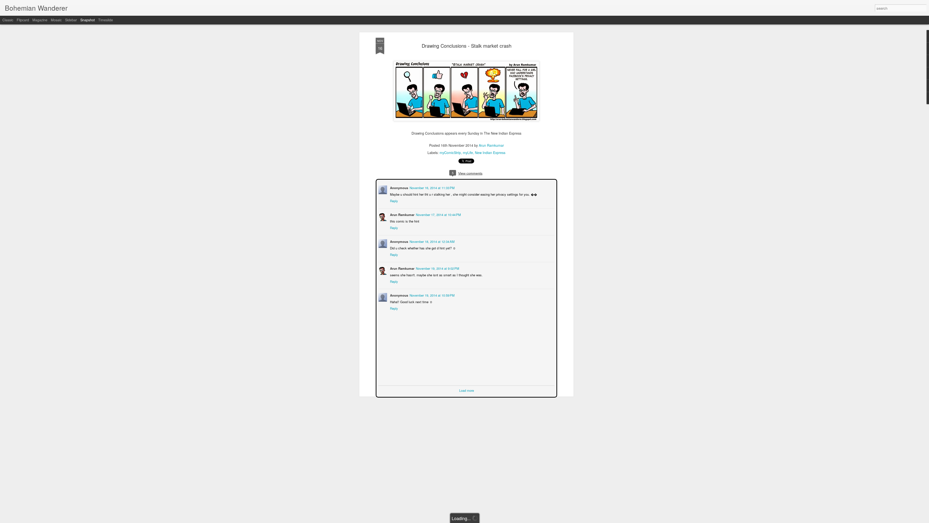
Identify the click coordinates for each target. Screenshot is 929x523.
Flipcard (23, 19)
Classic (7, 19)
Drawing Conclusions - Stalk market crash (466, 45)
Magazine (39, 19)
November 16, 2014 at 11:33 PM (431, 187)
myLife (468, 152)
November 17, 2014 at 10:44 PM (437, 214)
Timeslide (105, 19)
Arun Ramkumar (491, 145)
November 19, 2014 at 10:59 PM (431, 294)
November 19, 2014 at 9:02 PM (437, 268)
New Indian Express (490, 152)
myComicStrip (450, 152)
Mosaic (56, 19)
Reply (393, 200)
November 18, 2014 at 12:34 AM (431, 241)
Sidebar (71, 19)
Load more (466, 390)
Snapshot (87, 19)
